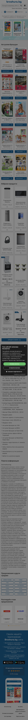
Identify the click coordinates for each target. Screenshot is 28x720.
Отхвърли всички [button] (14, 368)
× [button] (24, 346)
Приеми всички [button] (14, 364)
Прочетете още (20, 360)
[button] (14, 372)
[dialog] (14, 360)
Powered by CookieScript (20, 374)
